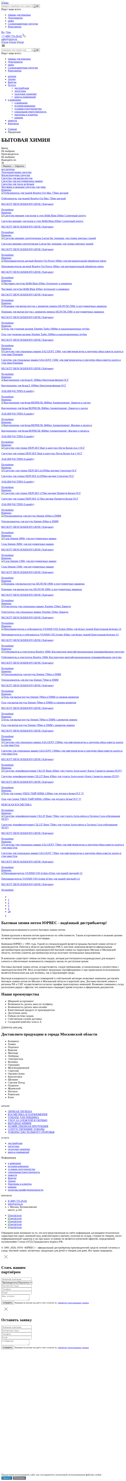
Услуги (12, 85)
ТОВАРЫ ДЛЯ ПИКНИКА (23, 1117)
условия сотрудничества (28, 108)
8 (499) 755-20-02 (17, 1201)
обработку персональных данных (73, 1302)
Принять (7, 1478)
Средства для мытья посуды (16, 178)
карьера (18, 117)
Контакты (13, 123)
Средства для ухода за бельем (17, 184)
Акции (12, 79)
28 (9, 911)
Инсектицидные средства (15, 175)
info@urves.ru (15, 1204)
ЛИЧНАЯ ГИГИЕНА (20, 1111)
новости (12, 120)
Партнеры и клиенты (20, 1184)
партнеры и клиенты (26, 114)
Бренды (12, 82)
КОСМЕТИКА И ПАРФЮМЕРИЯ (27, 1114)
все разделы (8, 169)
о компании (14, 99)
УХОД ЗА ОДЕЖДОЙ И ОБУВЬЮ (27, 1120)
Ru (2, 32)
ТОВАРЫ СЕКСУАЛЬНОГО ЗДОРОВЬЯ (31, 1132)
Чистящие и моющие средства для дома (23, 187)
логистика (20, 91)
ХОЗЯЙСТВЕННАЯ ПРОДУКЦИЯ (28, 1126)
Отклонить (19, 1478)
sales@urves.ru (9, 39)
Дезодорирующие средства (16, 172)
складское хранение (25, 94)
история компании (24, 105)
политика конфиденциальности (25, 1189)
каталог (12, 76)
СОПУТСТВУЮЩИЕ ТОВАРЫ (26, 1129)
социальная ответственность (30, 111)
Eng (8, 32)
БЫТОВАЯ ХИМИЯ (19, 1123)
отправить (8, 1302)
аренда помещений (25, 96)
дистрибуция (21, 88)
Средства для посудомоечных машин (22, 181)
